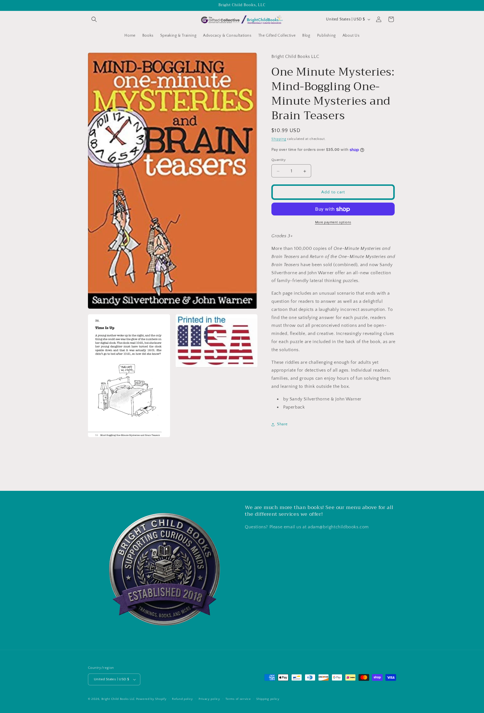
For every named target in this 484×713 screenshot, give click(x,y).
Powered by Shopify (151, 699)
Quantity (278, 160)
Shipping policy (268, 699)
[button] (94, 19)
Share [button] (282, 424)
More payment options (333, 222)
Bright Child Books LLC (118, 699)
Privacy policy (209, 699)
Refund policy (182, 699)
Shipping (278, 139)
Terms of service (238, 699)
